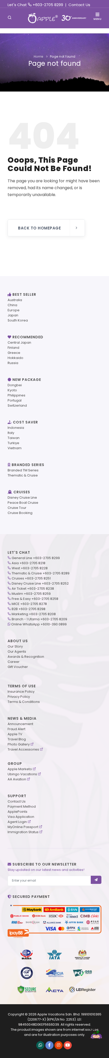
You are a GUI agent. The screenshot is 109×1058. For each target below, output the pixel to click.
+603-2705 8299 (48, 4)
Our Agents (17, 651)
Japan (13, 315)
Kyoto (12, 390)
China (12, 305)
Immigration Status (23, 832)
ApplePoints (17, 811)
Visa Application (21, 816)
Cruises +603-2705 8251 (31, 578)
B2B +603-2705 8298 (28, 609)
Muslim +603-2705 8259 (31, 593)
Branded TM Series (23, 470)
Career (14, 661)
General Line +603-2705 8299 (36, 558)
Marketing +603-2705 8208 (34, 614)
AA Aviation (17, 779)
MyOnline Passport (23, 826)
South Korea (18, 320)
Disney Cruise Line (22, 497)
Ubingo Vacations (22, 774)
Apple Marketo (20, 769)
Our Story (15, 646)
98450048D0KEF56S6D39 (38, 1024)
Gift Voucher (18, 666)
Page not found (63, 56)
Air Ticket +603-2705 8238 (33, 588)
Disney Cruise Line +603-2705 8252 (40, 583)
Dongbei (15, 385)
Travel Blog (17, 739)
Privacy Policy (19, 696)
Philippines (16, 395)
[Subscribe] (96, 880)
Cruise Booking (20, 512)
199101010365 (91, 1014)
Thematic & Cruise (23, 475)
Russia (13, 362)
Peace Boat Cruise (23, 502)
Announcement (20, 723)
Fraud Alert (16, 729)
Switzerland (17, 405)
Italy (11, 432)
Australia (15, 300)
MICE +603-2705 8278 (29, 603)
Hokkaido (15, 357)
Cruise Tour (17, 507)
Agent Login (17, 821)
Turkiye (13, 443)
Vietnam (15, 448)
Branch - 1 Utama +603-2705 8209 (39, 619)
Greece (14, 352)
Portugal (15, 400)
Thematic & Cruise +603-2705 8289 (40, 573)
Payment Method (22, 806)
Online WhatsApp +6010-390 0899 (39, 624)
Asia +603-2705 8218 (28, 563)
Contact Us (79, 4)
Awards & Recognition (26, 656)
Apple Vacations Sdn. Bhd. (58, 1014)
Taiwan (14, 437)
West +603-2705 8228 (30, 568)
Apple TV (15, 734)
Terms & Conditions (24, 701)
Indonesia (16, 427)
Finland (13, 347)
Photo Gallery (19, 744)
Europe (14, 310)
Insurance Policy (21, 691)
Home (38, 56)
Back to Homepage (39, 228)
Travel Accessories (23, 749)
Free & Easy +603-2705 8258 (35, 598)
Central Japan (19, 342)
